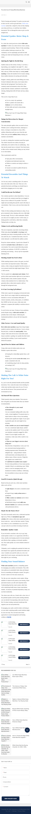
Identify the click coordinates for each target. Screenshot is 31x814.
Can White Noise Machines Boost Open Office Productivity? (19, 675)
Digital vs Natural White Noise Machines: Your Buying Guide (20, 700)
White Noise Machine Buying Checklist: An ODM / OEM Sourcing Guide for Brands (20, 746)
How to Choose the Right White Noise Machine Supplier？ (20, 736)
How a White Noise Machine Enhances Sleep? (19, 720)
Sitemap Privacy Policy (18, 811)
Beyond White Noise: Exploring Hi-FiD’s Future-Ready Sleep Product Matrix (20, 709)
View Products (24, 624)
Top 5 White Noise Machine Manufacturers (19, 728)
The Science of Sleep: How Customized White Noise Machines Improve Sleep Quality (19, 687)
